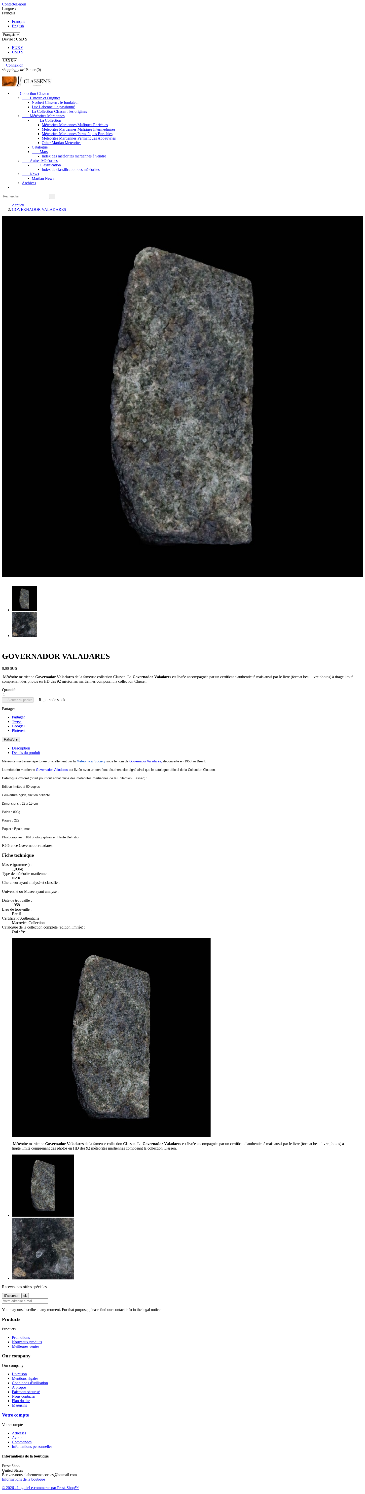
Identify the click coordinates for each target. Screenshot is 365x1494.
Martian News (43, 178)
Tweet (17, 721)
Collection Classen (30, 93)
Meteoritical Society (91, 761)
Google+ (19, 726)
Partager (18, 717)
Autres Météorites (40, 160)
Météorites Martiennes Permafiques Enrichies (77, 134)
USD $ (17, 52)
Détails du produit (26, 752)
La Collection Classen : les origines (59, 111)
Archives (29, 183)
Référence (10, 845)
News (30, 174)
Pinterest (18, 730)
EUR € (17, 47)
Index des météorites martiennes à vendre (74, 156)
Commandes (22, 1442)
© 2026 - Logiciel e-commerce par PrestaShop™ (40, 1488)
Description (21, 748)
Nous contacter (24, 1396)
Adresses (19, 1433)
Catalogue (40, 147)
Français (18, 21)
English (18, 26)
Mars (40, 151)
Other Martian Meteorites (61, 143)
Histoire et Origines (41, 98)
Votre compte (15, 1415)
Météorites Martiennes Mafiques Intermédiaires (78, 129)
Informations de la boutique (23, 1479)
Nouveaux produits (27, 1342)
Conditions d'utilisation (30, 1383)
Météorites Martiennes (43, 116)
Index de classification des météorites (71, 169)
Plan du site (21, 1401)
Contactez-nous (14, 4)
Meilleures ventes (25, 1346)
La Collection (46, 120)
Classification (46, 165)
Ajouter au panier (18, 700)
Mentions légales (25, 1378)
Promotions (21, 1337)
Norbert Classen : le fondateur (55, 102)
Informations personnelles (32, 1446)
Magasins (19, 1405)
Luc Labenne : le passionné (53, 107)
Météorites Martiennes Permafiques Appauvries (79, 138)
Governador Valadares (145, 761)
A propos (19, 1387)
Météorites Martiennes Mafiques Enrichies (75, 125)
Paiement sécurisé (26, 1392)
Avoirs (17, 1437)
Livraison (19, 1374)
